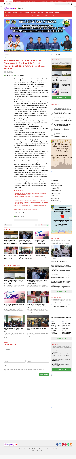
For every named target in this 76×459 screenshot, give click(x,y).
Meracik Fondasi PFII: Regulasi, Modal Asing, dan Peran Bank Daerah (42, 1)
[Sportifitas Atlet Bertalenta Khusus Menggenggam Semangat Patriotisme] (67, 325)
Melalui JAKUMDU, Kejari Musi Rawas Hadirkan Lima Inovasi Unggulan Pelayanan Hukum (31, 203)
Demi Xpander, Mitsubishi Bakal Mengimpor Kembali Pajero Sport (60, 354)
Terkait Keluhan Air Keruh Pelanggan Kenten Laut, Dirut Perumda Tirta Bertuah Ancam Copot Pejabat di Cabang (61, 266)
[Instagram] (65, 444)
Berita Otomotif (49, 12)
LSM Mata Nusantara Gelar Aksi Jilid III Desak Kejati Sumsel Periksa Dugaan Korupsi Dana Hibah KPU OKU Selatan (60, 276)
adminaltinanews (10, 71)
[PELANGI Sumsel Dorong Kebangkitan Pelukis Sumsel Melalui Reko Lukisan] (56, 325)
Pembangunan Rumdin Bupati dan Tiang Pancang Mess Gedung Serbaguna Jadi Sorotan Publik (30, 194)
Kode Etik (20, 448)
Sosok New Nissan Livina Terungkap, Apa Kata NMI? (60, 135)
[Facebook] (57, 444)
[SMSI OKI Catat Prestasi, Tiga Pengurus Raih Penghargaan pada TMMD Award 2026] (26, 250)
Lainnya (57, 12)
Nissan (33, 16)
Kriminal (15, 12)
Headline (17, 220)
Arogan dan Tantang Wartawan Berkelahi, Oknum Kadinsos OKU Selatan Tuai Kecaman (61, 260)
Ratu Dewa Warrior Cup (32, 220)
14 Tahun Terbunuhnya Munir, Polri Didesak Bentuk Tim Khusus (62, 125)
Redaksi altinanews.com (57, 448)
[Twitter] (60, 444)
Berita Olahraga (19, 16)
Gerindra (55, 16)
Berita (9, 12)
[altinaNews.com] (10, 8)
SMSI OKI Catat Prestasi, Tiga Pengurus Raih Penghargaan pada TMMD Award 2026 (30, 206)
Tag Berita (40, 12)
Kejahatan (27, 16)
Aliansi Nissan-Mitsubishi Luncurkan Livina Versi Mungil (60, 365)
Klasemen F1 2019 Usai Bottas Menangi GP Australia (61, 130)
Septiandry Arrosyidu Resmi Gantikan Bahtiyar (25, 209)
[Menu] (5, 4)
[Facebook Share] (36, 225)
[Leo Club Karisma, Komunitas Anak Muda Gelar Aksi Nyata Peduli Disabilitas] (61, 310)
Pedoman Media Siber (44, 448)
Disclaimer (34, 448)
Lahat (22, 220)
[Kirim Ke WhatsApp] (47, 225)
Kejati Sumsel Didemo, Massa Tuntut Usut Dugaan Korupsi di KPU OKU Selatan (61, 282)
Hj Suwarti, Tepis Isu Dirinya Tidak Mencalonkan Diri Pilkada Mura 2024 (63, 119)
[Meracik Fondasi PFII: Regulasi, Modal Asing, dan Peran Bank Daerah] (42, 235)
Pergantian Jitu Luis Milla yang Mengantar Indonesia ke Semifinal (62, 109)
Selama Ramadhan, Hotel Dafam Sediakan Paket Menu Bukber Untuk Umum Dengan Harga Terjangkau (63, 114)
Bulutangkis (40, 16)
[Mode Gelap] (71, 4)
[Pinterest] (63, 444)
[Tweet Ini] (39, 225)
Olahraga (33, 12)
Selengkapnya (61, 97)
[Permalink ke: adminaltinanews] (5, 71)
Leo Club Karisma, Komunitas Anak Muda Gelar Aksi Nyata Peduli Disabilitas (61, 318)
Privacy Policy (27, 448)
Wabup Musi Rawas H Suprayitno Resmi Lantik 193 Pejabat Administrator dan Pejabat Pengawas (28, 197)
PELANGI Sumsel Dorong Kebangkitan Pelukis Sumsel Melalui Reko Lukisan (55, 332)
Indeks (8, 3)
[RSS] (71, 444)
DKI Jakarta (48, 16)
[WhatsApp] (68, 444)
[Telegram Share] (44, 225)
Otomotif (26, 12)
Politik (20, 12)
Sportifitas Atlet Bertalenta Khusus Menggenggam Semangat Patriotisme (66, 332)
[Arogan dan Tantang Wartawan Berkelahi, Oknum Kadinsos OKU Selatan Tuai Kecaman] (61, 251)
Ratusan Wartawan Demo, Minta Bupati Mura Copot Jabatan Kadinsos (60, 287)
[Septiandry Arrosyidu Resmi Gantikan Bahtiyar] (42, 250)
